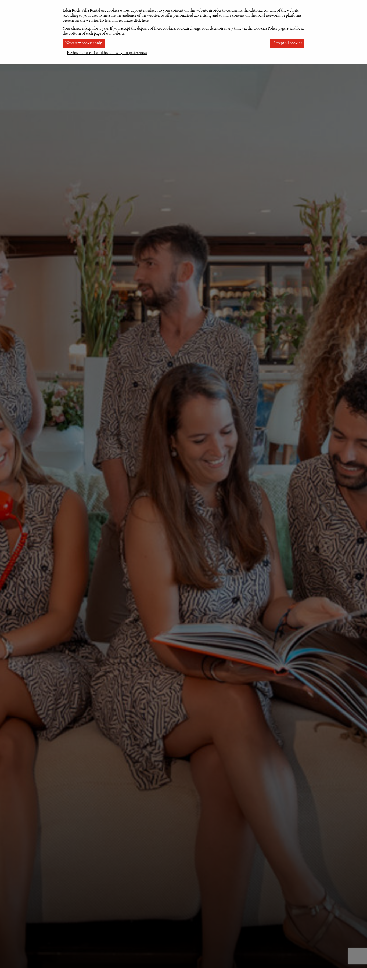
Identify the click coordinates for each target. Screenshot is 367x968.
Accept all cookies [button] (287, 43)
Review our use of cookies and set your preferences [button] (107, 53)
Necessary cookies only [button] (83, 43)
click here (141, 21)
